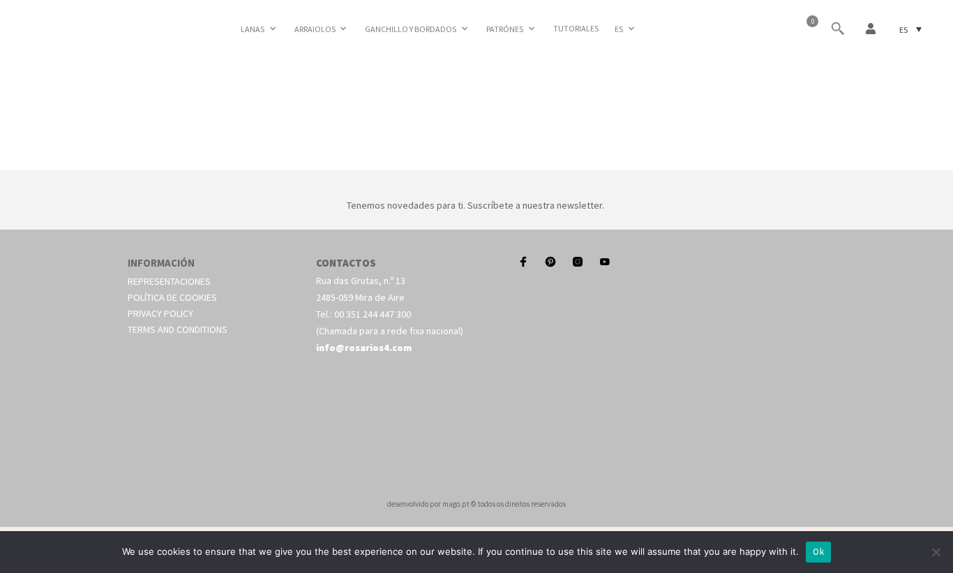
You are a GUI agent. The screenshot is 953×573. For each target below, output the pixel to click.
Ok (818, 552)
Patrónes (504, 29)
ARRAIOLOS (315, 29)
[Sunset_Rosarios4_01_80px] (476, 154)
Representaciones (169, 281)
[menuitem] (626, 28)
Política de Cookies (172, 297)
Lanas (252, 29)
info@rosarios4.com (364, 347)
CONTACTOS (346, 262)
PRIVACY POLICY (160, 313)
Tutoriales (576, 28)
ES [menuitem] (903, 29)
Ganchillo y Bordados (410, 29)
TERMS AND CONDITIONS (177, 329)
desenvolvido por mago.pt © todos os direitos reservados (476, 504)
